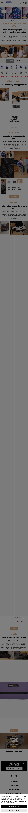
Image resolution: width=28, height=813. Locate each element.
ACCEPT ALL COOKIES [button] (14, 806)
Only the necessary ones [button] (14, 810)
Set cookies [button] (10, 802)
